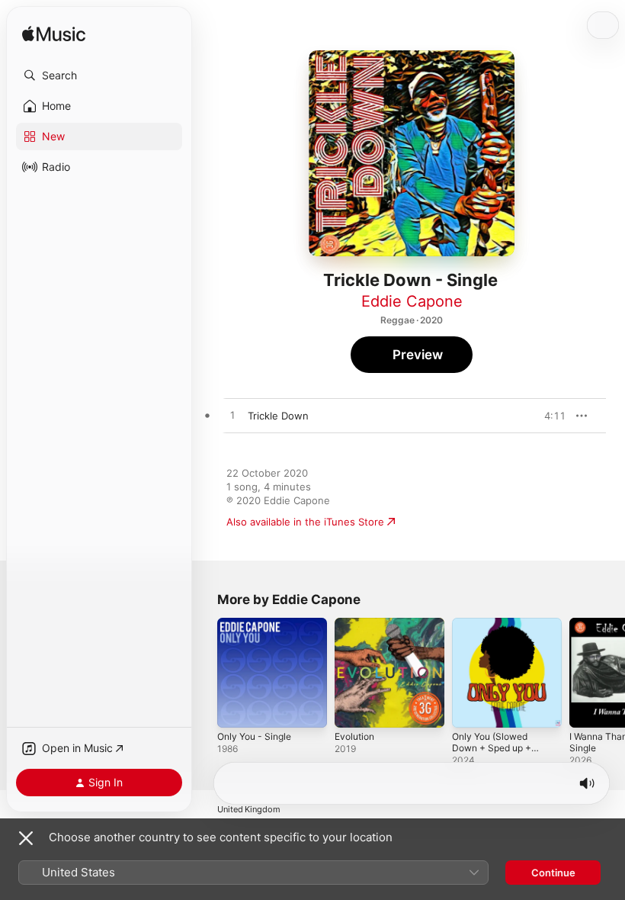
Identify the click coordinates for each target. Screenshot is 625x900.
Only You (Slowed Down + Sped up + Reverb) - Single (491, 748)
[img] (53, 34)
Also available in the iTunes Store (305, 522)
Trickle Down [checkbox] (278, 416)
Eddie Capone (412, 301)
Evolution (354, 736)
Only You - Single (254, 736)
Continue (553, 872)
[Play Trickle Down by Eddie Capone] (232, 416)
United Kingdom (248, 809)
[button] (99, 75)
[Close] (26, 838)
